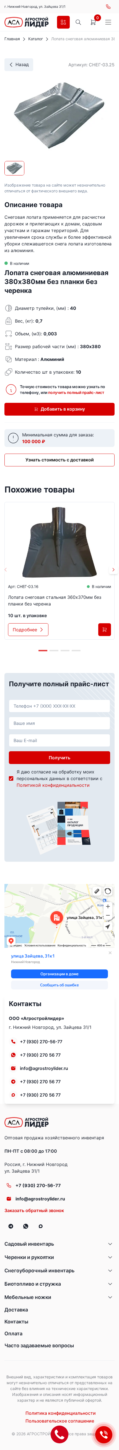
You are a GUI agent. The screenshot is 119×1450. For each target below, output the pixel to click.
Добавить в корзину (63, 409)
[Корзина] (93, 22)
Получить (59, 757)
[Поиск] (78, 22)
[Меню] (108, 22)
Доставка (16, 1310)
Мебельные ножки (27, 1297)
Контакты (16, 1322)
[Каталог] (63, 22)
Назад (22, 64)
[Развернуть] (110, 1243)
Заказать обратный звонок (34, 1210)
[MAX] (40, 1226)
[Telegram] (10, 1226)
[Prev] (5, 569)
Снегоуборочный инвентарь (39, 1270)
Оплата (13, 1333)
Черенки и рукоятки (29, 1257)
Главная (12, 38)
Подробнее (25, 629)
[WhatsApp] (25, 1226)
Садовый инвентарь (29, 1244)
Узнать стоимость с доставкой (59, 460)
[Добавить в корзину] (104, 629)
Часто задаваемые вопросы (39, 1345)
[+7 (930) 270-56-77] (108, 6)
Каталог (35, 38)
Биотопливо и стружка (32, 1284)
